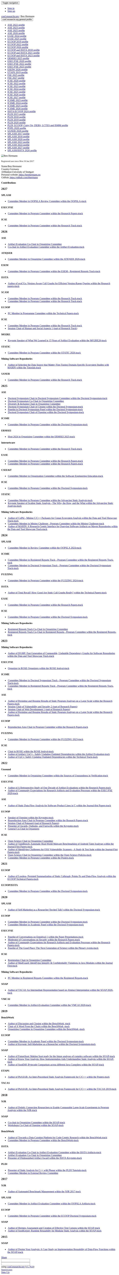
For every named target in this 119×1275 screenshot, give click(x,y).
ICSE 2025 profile (16, 92)
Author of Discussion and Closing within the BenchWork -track (39, 1023)
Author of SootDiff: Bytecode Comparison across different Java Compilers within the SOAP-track (56, 1064)
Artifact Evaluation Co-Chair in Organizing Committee (35, 244)
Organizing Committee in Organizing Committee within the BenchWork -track (46, 1029)
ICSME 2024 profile (17, 103)
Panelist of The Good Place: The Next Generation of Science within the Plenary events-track (53, 948)
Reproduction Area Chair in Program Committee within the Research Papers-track (48, 727)
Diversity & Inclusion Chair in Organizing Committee (34, 404)
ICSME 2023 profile (17, 100)
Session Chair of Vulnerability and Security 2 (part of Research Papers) (42, 706)
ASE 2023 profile (16, 27)
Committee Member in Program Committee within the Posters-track (41, 857)
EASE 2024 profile (16, 36)
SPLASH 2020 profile (18, 139)
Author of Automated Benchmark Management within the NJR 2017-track (44, 1191)
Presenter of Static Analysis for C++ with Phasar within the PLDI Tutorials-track (47, 1170)
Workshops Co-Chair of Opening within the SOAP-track (36, 1125)
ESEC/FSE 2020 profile (19, 61)
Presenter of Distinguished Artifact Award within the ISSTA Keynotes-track (45, 1158)
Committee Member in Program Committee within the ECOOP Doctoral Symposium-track (52, 1216)
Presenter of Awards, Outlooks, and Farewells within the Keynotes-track (43, 826)
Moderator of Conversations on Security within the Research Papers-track (44, 939)
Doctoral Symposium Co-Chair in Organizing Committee (36, 401)
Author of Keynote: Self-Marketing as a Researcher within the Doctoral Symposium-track (52, 1044)
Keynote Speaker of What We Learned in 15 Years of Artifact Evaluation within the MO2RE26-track (57, 340)
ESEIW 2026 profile (17, 69)
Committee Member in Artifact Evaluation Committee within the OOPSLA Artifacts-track (51, 1203)
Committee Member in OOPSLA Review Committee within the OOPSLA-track (47, 201)
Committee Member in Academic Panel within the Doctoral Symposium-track (46, 924)
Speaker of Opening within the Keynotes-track (30, 817)
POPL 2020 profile (16, 128)
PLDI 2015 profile (16, 114)
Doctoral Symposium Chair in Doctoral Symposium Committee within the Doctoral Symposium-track (57, 398)
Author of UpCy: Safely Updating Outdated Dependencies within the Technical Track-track (53, 757)
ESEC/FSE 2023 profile (19, 66)
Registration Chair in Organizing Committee (29, 960)
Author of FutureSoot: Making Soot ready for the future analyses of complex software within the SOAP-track (61, 1056)
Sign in (10, 8)
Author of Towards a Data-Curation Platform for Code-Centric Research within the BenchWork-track (57, 1137)
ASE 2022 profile (16, 25)
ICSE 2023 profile (16, 86)
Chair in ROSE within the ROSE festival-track (31, 751)
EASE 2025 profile (16, 39)
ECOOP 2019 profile (17, 41)
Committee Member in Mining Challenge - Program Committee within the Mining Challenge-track (56, 523)
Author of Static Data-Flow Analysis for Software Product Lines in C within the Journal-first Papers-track (59, 805)
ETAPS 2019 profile (17, 72)
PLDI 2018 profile (16, 117)
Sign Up (5, 1272)
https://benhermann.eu (29, 174)
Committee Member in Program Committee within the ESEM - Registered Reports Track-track (54, 271)
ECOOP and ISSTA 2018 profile (23, 50)
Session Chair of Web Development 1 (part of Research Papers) (39, 709)
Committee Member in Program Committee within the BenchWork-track (43, 1140)
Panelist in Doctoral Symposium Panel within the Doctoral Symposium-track (45, 409)
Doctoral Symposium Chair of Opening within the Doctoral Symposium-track (46, 412)
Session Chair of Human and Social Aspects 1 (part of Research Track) (42, 328)
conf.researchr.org (10, 16)
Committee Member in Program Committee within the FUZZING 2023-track (45, 739)
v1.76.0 (29, 1266)
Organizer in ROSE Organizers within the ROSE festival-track (38, 668)
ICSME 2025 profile (17, 106)
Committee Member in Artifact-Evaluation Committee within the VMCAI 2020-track (49, 1005)
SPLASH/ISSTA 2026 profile (22, 150)
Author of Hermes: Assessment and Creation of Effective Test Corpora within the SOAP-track (54, 1228)
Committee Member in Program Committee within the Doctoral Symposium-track (48, 424)
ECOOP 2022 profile (17, 44)
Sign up (11, 11)
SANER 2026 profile (17, 131)
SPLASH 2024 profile (18, 145)
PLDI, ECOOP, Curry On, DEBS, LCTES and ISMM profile (37, 125)
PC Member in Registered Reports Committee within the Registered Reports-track (48, 978)
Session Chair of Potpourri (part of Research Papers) (33, 823)
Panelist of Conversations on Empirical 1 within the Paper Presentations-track (45, 937)
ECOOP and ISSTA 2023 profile (23, 55)
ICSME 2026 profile (17, 108)
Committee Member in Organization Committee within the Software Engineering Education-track (55, 476)
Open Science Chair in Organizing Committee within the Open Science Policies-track (49, 855)
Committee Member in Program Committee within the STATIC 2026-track (44, 352)
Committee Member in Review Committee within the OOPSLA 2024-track (44, 547)
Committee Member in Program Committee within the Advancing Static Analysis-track (50, 500)
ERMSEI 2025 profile (18, 58)
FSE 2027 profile (15, 78)
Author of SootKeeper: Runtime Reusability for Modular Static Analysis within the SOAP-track (54, 1230)
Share (4, 1257)
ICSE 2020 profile (16, 80)
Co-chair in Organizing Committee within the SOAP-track (36, 1122)
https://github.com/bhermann (23, 177)
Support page (6, 1269)
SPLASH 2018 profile (18, 136)
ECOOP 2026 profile (17, 47)
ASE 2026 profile (16, 33)
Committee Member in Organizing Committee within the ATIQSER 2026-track (46, 259)
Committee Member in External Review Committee (33, 1173)
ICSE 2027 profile (16, 97)
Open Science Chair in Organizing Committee (30, 841)
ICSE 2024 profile (16, 89)
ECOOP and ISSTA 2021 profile (23, 52)
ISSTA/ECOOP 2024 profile (21, 111)
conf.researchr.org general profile (17, 19)
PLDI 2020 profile (16, 122)
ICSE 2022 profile (16, 83)
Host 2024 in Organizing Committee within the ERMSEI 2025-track (41, 436)
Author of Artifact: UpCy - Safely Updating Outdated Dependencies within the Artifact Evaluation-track (59, 754)
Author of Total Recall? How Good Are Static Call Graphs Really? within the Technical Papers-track (57, 592)
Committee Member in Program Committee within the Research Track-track (45, 225)
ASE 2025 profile (16, 30)
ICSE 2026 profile (16, 94)
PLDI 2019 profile (16, 119)
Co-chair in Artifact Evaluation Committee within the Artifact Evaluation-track (46, 247)
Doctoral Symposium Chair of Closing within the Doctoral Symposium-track (45, 406)
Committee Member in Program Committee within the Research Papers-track (45, 213)
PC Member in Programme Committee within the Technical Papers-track (43, 313)
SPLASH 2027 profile (18, 147)
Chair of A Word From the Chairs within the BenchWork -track (39, 1026)
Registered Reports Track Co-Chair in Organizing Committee (38, 629)
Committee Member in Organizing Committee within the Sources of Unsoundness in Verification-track (58, 775)
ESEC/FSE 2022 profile (19, 64)
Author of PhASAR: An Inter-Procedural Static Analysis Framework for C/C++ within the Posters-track (59, 1077)
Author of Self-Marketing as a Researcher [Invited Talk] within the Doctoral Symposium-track (54, 909)
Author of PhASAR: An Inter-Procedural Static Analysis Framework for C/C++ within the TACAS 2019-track (62, 1089)
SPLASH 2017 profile (18, 133)
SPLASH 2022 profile (18, 142)
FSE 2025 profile (15, 75)
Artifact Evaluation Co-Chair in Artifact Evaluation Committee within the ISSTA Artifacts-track (54, 1152)
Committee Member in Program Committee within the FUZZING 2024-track (45, 580)
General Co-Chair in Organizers (23, 828)
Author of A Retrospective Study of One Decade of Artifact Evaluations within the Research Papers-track (59, 787)
